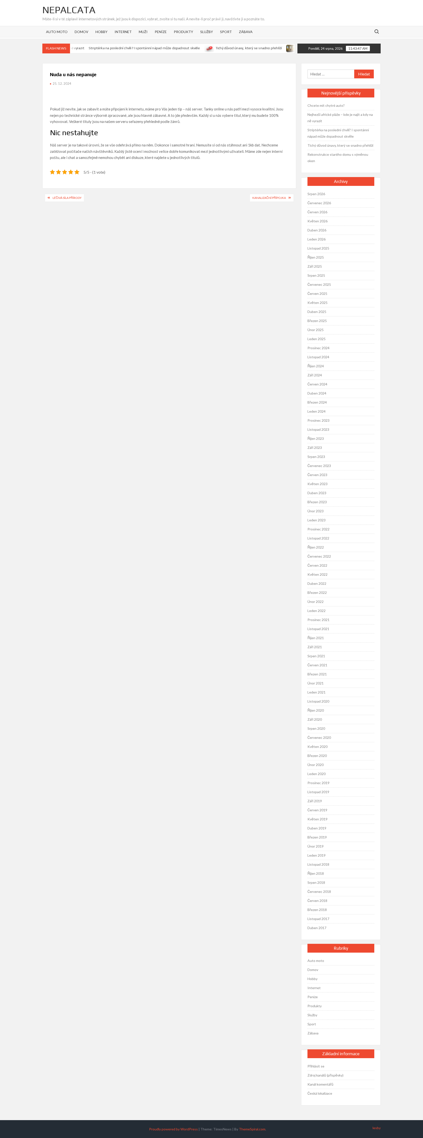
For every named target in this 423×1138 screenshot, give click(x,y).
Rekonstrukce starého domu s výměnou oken (337, 157)
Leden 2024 (316, 411)
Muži (143, 32)
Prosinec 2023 (318, 420)
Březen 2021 (317, 674)
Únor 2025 (315, 330)
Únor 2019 (315, 846)
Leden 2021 (316, 692)
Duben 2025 (316, 312)
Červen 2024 (317, 384)
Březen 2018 (317, 910)
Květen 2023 (317, 484)
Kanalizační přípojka (269, 198)
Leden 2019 (316, 855)
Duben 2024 (316, 393)
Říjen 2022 (315, 547)
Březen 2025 (317, 321)
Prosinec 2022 (318, 529)
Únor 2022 (315, 601)
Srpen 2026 (316, 194)
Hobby (101, 32)
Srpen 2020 (316, 728)
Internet (123, 32)
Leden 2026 (316, 239)
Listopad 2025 (318, 248)
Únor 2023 (315, 511)
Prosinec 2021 (318, 620)
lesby (377, 1128)
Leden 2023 (316, 520)
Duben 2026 (316, 230)
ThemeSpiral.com (252, 1129)
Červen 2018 (317, 900)
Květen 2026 (317, 221)
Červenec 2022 (319, 556)
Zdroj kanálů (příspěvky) (325, 1075)
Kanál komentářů (320, 1084)
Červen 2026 (317, 212)
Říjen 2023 (315, 438)
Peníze (161, 32)
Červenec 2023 (319, 466)
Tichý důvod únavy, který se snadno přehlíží (236, 48)
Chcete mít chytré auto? (326, 105)
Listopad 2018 (318, 864)
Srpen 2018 (316, 882)
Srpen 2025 (316, 275)
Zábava (246, 32)
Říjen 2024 (315, 366)
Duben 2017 (316, 928)
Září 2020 (314, 719)
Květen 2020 (317, 746)
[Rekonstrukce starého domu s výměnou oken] (278, 48)
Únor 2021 (315, 683)
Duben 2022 (316, 583)
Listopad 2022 (318, 538)
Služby (206, 32)
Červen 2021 (317, 665)
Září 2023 (314, 447)
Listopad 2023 (318, 429)
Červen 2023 (317, 475)
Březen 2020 (317, 756)
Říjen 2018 (315, 873)
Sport (226, 32)
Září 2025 (314, 266)
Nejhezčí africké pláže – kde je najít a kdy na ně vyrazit (340, 117)
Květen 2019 (317, 819)
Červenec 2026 (319, 203)
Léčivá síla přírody (67, 198)
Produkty (183, 32)
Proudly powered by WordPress (173, 1129)
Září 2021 (314, 647)
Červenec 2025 (319, 284)
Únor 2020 (315, 765)
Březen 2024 (317, 402)
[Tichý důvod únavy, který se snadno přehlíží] (196, 48)
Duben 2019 (316, 828)
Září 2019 (314, 801)
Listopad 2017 (318, 919)
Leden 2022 (316, 611)
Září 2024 (314, 375)
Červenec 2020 (319, 737)
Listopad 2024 (318, 357)
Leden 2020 (316, 774)
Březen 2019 (317, 837)
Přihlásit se (315, 1066)
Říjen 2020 (315, 710)
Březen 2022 (317, 592)
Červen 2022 (317, 565)
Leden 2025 (316, 339)
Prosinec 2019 (318, 783)
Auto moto (57, 32)
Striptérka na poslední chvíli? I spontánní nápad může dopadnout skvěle (131, 48)
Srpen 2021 (316, 656)
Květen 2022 (317, 574)
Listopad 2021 (318, 629)
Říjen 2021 (315, 638)
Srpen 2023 (316, 457)
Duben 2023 (316, 493)
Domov (81, 32)
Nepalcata (68, 9)
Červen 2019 (317, 810)
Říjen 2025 (315, 257)
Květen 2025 (317, 302)
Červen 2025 (317, 293)
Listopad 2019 (318, 792)
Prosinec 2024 (318, 348)
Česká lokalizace (319, 1093)
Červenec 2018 (319, 891)
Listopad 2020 (318, 701)
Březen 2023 (317, 502)
